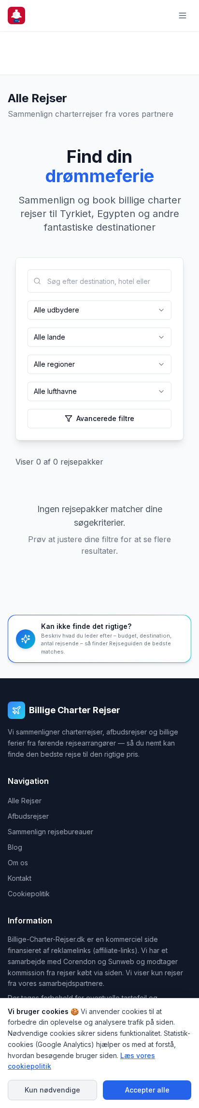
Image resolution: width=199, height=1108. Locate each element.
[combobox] (99, 281)
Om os (18, 862)
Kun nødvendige (52, 1090)
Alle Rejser (25, 800)
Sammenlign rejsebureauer (50, 831)
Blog (15, 847)
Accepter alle (147, 1090)
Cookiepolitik (29, 894)
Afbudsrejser (28, 816)
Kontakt (19, 878)
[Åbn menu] (182, 15)
